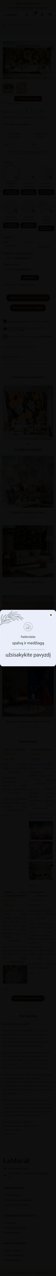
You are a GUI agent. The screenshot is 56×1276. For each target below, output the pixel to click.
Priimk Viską (28, 652)
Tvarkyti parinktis (28, 660)
